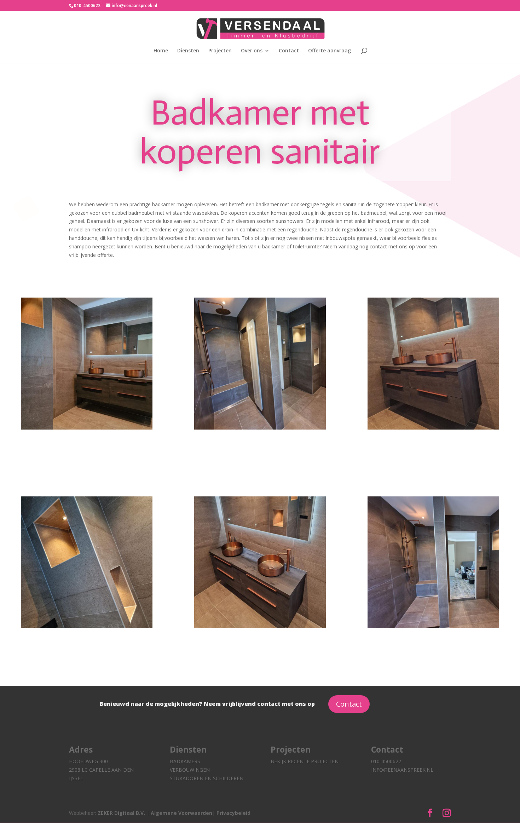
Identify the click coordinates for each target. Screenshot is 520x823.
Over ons (251, 51)
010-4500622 (386, 761)
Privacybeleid (233, 813)
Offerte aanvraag (329, 51)
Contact (289, 51)
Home (161, 51)
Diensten (188, 51)
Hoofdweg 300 (88, 761)
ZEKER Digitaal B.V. (122, 813)
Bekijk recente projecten (305, 761)
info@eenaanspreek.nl (402, 769)
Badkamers (185, 761)
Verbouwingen (190, 769)
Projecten (220, 51)
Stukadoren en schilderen (206, 778)
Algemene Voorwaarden (181, 813)
